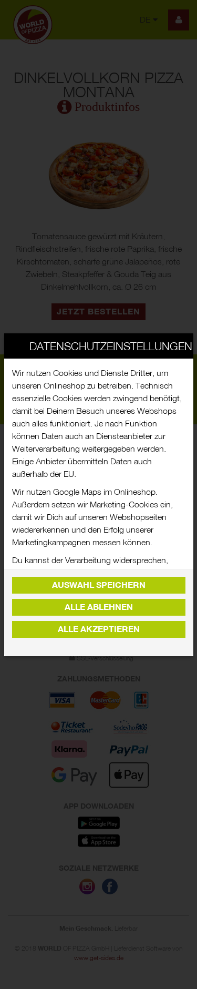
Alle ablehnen (99, 607)
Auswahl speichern (99, 584)
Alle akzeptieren (99, 629)
